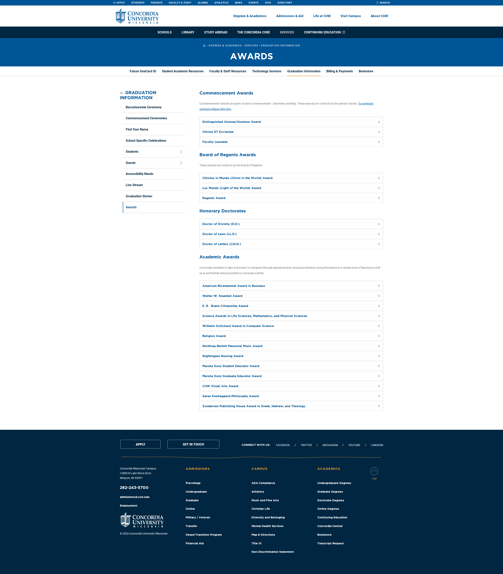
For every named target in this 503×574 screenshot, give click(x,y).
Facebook (283, 445)
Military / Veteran (198, 517)
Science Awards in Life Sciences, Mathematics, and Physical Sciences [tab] (254, 316)
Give (268, 2)
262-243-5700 (134, 487)
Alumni (203, 2)
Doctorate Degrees (330, 500)
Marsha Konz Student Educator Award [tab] (230, 366)
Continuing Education (322, 32)
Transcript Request (330, 543)
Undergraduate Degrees (334, 483)
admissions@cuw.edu (135, 497)
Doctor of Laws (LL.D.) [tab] (219, 234)
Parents (156, 2)
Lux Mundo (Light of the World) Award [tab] (231, 188)
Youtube (354, 445)
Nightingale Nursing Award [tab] (222, 356)
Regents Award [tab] (213, 198)
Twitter (306, 445)
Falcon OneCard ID (143, 71)
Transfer (191, 526)
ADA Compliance (263, 483)
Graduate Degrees (330, 491)
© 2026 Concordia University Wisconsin (144, 533)
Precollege (193, 483)
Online (190, 508)
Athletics (222, 2)
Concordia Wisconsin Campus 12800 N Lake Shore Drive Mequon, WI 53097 (138, 473)
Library (188, 32)
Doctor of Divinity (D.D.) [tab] (221, 224)
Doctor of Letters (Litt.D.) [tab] (221, 244)
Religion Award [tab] (214, 336)
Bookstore (366, 71)
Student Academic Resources (183, 71)
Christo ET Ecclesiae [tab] (217, 131)
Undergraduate (196, 491)
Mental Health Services (268, 526)
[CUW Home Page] (137, 16)
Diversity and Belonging (268, 517)
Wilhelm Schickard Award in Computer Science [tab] (238, 326)
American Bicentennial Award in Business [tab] (233, 285)
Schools (165, 32)
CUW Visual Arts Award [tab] (220, 386)
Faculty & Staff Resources (227, 71)
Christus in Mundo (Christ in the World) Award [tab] (237, 178)
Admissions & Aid (289, 16)
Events (254, 2)
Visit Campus (351, 16)
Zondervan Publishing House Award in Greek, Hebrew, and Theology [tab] (253, 406)
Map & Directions (263, 534)
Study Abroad (215, 32)
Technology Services (266, 71)
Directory (285, 2)
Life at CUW (322, 16)
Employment (128, 505)
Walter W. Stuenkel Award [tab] (222, 296)
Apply (120, 2)
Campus (259, 468)
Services (287, 32)
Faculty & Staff (180, 2)
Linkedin (377, 445)
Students (137, 2)
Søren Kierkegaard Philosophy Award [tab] (230, 396)
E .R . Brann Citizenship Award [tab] (225, 306)
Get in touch (193, 444)
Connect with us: (256, 444)
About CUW (379, 16)
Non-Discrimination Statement (273, 551)
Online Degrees (328, 508)
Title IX (257, 543)
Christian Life (261, 508)
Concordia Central (329, 526)
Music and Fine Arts (265, 500)
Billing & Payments (339, 71)
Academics (328, 468)
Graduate (192, 500)
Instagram (330, 445)
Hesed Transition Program (204, 534)
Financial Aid (195, 543)
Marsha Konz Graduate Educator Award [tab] (232, 376)
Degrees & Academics (249, 16)
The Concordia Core (253, 32)
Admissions (198, 468)
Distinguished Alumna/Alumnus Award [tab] (231, 121)
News (238, 2)
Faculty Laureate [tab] (215, 141)
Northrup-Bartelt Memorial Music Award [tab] (232, 346)
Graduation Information (303, 71)
